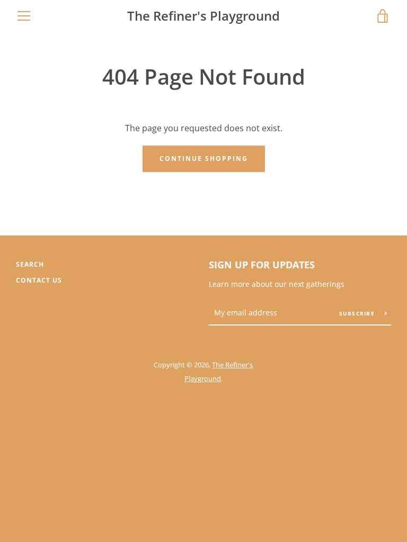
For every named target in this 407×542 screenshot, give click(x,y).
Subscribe (358, 313)
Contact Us (39, 280)
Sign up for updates (262, 264)
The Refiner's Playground (203, 16)
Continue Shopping (204, 158)
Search (30, 264)
